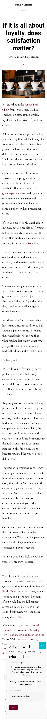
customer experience (27, 639)
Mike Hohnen (23, 4)
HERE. (19, 617)
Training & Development (31, 634)
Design (19, 625)
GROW (28, 625)
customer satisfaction (27, 243)
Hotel (36, 625)
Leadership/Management (14, 630)
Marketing (34, 630)
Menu (23, 10)
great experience (11, 193)
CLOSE (42, 646)
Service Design (9, 634)
